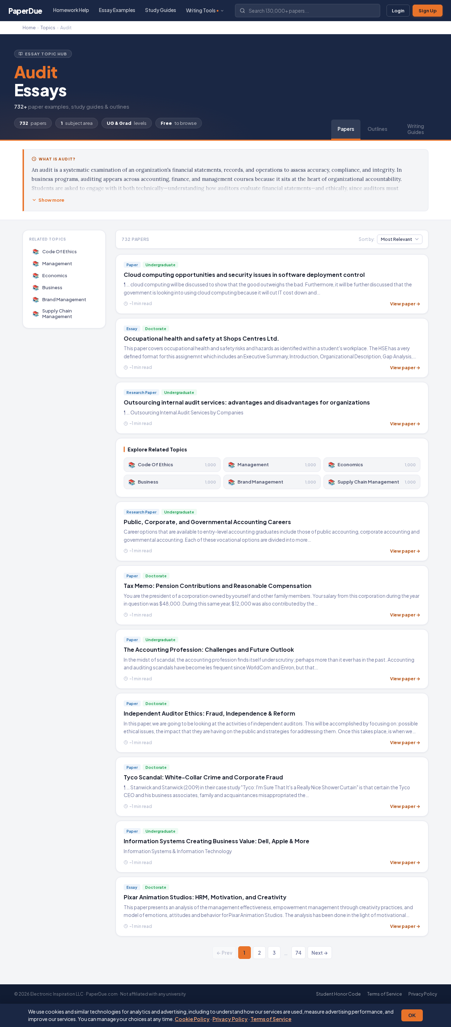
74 (298, 953)
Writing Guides (415, 129)
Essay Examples (117, 10)
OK (412, 1015)
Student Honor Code (338, 994)
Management (52, 263)
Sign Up (428, 10)
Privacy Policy (230, 1019)
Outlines (377, 129)
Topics (48, 27)
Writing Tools (201, 10)
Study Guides (160, 10)
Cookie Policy (192, 1019)
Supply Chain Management (52, 313)
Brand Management (59, 299)
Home (29, 27)
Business (47, 287)
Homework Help (71, 10)
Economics (50, 275)
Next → (319, 953)
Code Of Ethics (54, 251)
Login (398, 10)
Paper (25, 11)
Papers (346, 129)
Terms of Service (271, 1019)
